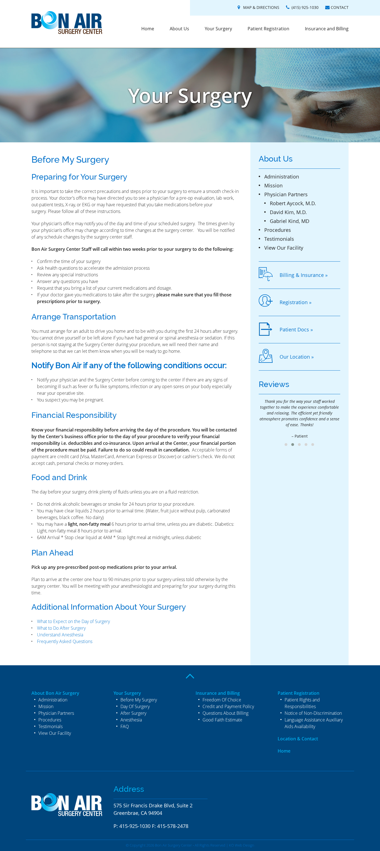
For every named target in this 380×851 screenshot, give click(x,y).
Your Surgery (218, 29)
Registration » (296, 302)
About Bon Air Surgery (55, 693)
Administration (281, 176)
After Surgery (133, 713)
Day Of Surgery (135, 706)
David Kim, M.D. (288, 212)
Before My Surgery (138, 700)
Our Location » (297, 356)
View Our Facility (283, 247)
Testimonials (279, 238)
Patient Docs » (296, 329)
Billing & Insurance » (304, 275)
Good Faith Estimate (222, 720)
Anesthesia (131, 720)
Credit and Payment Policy (228, 706)
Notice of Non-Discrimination (313, 713)
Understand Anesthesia (60, 635)
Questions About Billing (225, 713)
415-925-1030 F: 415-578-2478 (153, 826)
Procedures (277, 230)
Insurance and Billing (327, 29)
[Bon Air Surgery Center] (66, 23)
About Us (179, 29)
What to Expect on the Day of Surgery (73, 621)
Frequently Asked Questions (64, 641)
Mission (273, 185)
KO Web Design (241, 845)
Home (147, 29)
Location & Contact (298, 739)
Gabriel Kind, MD (289, 221)
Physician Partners (286, 194)
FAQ (124, 726)
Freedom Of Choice (222, 700)
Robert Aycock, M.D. (293, 203)
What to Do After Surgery (61, 628)
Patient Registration (268, 29)
